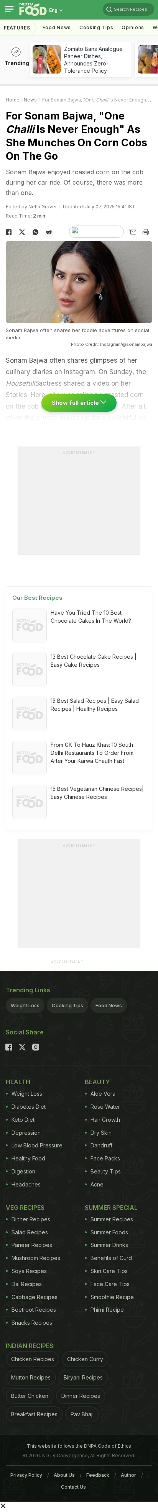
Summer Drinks (109, 1245)
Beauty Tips (106, 1171)
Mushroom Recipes (36, 1258)
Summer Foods (109, 1232)
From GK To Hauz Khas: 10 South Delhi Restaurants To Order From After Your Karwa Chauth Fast (92, 752)
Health (18, 1082)
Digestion (23, 1171)
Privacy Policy (26, 1475)
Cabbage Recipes (35, 1297)
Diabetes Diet (29, 1106)
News (30, 100)
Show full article (76, 402)
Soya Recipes (29, 1271)
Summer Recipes (112, 1219)
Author (128, 1475)
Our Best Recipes (37, 597)
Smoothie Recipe (112, 1297)
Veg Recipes (25, 1207)
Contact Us (73, 1487)
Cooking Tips (67, 1005)
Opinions (133, 27)
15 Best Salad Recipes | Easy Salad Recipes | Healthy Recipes (95, 704)
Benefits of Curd (111, 1258)
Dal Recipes (27, 1284)
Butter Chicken (29, 1396)
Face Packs (105, 1158)
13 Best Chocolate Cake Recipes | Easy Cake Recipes (94, 660)
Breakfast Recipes (34, 1414)
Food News (57, 27)
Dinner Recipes (31, 1219)
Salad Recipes (30, 1232)
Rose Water (105, 1106)
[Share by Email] (132, 232)
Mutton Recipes (31, 1377)
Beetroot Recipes (34, 1309)
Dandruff (101, 1145)
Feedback (97, 1475)
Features (17, 28)
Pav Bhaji (82, 1414)
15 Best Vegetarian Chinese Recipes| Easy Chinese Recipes (97, 792)
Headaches (26, 1184)
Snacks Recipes (32, 1322)
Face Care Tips (110, 1284)
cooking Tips (96, 27)
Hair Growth (105, 1119)
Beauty (97, 1082)
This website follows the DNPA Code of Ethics (79, 1446)
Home (13, 100)
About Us (64, 1475)
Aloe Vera (103, 1093)
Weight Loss (25, 1005)
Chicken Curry (85, 1359)
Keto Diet (23, 1119)
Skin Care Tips (109, 1271)
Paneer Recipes (32, 1245)
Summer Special (111, 1207)
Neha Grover (42, 206)
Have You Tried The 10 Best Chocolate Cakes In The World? (91, 616)
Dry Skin (101, 1132)
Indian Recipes (29, 1346)
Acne (97, 1184)
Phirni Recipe (107, 1309)
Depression (26, 1132)
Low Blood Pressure (37, 1145)
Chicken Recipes (32, 1359)
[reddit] (49, 232)
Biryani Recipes (83, 1377)
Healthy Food (28, 1158)
